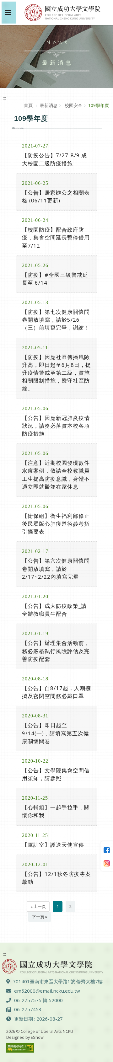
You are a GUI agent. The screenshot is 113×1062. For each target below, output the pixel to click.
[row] (56, 154)
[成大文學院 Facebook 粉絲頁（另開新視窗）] (107, 850)
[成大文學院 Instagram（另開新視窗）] (107, 863)
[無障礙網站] (20, 1046)
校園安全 (72, 105)
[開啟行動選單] (9, 13)
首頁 (28, 105)
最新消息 (48, 105)
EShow (37, 1037)
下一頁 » (39, 917)
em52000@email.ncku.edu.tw (47, 991)
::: (4, 98)
